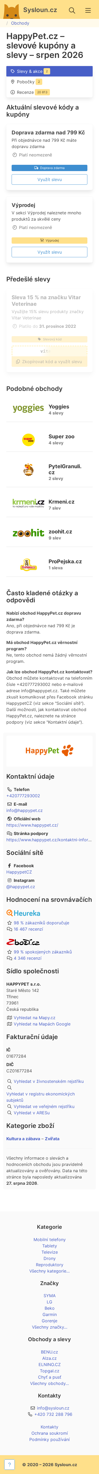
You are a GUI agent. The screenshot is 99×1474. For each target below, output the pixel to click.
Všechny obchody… (49, 1383)
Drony (50, 1258)
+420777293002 (23, 795)
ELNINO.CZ (50, 1364)
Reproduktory (49, 1264)
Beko (50, 1308)
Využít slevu (49, 179)
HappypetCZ (19, 872)
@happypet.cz (20, 886)
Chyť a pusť (49, 1377)
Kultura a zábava (23, 1138)
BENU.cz (49, 1352)
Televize (49, 1252)
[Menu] (88, 10)
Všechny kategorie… (49, 1271)
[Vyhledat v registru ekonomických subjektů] (49, 1087)
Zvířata (52, 1138)
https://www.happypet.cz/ (32, 825)
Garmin (50, 1314)
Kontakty (49, 1426)
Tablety (49, 1245)
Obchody (20, 23)
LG (49, 1301)
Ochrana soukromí (49, 1433)
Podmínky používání (49, 1439)
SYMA (50, 1295)
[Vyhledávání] (72, 10)
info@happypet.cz (24, 810)
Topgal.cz (49, 1370)
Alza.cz (49, 1358)
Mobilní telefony (50, 1239)
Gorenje (49, 1320)
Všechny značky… (49, 1327)
